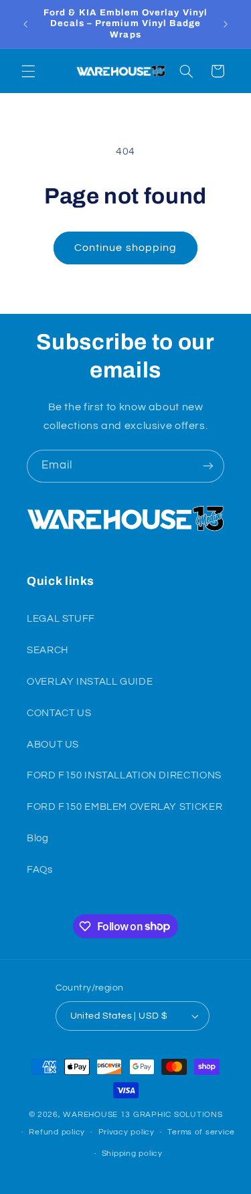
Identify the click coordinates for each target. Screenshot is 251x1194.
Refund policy (57, 1132)
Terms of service (201, 1132)
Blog (38, 838)
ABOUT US (53, 745)
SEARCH (47, 650)
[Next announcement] (225, 24)
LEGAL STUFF (61, 619)
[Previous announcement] (25, 24)
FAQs (40, 870)
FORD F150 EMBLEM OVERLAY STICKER (124, 807)
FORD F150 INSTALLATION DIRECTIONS (124, 775)
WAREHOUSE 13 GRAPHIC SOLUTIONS (142, 1114)
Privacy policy (126, 1132)
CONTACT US (59, 713)
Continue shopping (125, 247)
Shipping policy (132, 1153)
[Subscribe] (208, 466)
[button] (28, 71)
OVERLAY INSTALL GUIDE (90, 682)
